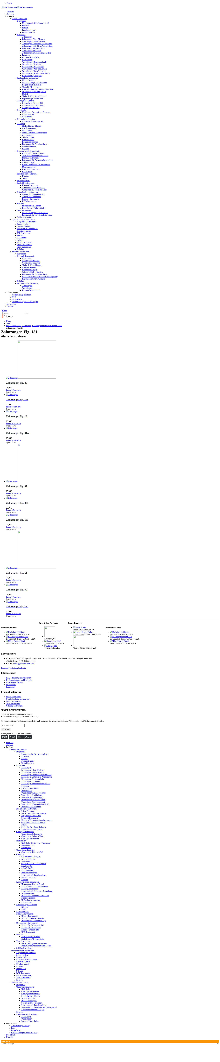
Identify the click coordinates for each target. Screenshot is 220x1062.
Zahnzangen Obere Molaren (33, 39)
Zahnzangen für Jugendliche (33, 48)
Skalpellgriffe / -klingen (31, 126)
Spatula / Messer (23, 226)
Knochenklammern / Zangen (33, 279)
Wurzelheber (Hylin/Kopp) (33, 66)
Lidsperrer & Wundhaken (27, 229)
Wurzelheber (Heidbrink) (32, 64)
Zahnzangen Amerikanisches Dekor (36, 53)
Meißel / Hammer (29, 146)
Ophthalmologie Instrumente (23, 219)
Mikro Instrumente (24, 244)
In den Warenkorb (13, 390)
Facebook (5, 668)
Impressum (10, 687)
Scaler (24, 178)
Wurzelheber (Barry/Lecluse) (33, 71)
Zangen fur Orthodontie (31, 197)
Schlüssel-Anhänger (25, 217)
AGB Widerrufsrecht (14, 682)
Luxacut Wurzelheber (30, 57)
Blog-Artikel (17, 299)
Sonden (25, 28)
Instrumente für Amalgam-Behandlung (37, 160)
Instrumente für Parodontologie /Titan (37, 215)
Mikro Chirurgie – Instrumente (34, 82)
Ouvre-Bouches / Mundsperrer (34, 133)
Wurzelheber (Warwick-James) (34, 69)
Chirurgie (21, 124)
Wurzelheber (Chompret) (32, 76)
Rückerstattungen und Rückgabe (25, 302)
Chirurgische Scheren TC (32, 103)
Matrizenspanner (29, 167)
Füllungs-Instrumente (30, 158)
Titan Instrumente (24, 210)
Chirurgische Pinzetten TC (33, 121)
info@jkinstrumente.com (24, 663)
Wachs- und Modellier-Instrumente (36, 165)
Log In (9, 3)
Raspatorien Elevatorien (31, 85)
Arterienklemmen (29, 128)
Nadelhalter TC (28, 114)
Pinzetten (26, 25)
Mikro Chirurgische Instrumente (35, 213)
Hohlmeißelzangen (29, 270)
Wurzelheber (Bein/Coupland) (34, 62)
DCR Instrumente (24, 242)
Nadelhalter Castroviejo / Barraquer (36, 112)
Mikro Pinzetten (28, 80)
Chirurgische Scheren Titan (33, 105)
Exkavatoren (27, 171)
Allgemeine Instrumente (26, 222)
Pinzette (20, 235)
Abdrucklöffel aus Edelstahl (33, 187)
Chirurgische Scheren (25, 101)
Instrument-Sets (23, 181)
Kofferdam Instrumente (31, 169)
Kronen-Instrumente (30, 185)
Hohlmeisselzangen (30, 142)
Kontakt (10, 306)
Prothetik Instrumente (25, 183)
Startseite (10, 12)
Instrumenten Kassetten (31, 206)
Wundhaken (27, 130)
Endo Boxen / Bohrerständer (33, 208)
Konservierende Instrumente (28, 151)
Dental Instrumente (19, 19)
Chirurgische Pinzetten (26, 119)
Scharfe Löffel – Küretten (32, 272)
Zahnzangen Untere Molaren (33, 41)
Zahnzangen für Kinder (31, 50)
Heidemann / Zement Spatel (33, 153)
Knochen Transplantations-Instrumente (37, 89)
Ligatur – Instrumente (30, 199)
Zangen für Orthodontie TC (33, 194)
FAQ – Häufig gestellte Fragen (18, 678)
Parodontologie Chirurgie (27, 174)
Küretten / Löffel (24, 231)
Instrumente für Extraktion (27, 283)
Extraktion (21, 34)
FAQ (14, 297)
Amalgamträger (28, 162)
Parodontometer (28, 30)
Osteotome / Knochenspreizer (34, 92)
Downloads (11, 304)
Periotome (26, 55)
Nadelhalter (21, 110)
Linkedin (22, 668)
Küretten (25, 176)
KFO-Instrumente (29, 201)
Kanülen (25, 149)
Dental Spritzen (28, 32)
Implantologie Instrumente (27, 78)
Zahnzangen (27, 37)
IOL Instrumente (23, 233)
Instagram (14, 668)
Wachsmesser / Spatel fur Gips (34, 190)
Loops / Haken (23, 224)
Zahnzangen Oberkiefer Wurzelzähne (37, 44)
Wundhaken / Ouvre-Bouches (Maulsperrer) (40, 276)
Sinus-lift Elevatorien (30, 87)
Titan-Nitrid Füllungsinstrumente (35, 155)
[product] (112, 360)
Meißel (25, 94)
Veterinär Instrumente (20, 251)
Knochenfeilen (28, 139)
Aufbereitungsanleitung (21, 295)
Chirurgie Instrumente (26, 256)
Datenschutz (11, 685)
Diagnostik (21, 21)
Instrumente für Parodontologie (34, 144)
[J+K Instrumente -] (17, 7)
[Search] (27, 313)
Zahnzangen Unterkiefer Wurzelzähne (37, 46)
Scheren (20, 240)
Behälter (20, 203)
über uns (10, 14)
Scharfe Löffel (28, 137)
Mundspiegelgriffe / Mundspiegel (35, 23)
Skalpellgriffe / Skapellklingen (34, 96)
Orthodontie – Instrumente (27, 192)
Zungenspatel (27, 135)
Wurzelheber (27, 60)
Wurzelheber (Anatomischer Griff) (36, 73)
